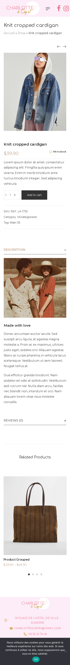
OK (36, 659)
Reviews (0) (13, 420)
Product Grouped (16, 559)
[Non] (65, 651)
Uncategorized (27, 217)
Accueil (9, 33)
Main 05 (15, 222)
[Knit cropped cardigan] (59, 46)
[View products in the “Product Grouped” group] (35, 524)
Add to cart (34, 195)
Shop (22, 33)
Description (14, 249)
